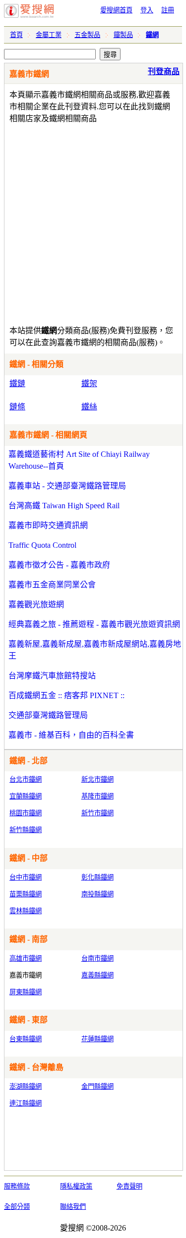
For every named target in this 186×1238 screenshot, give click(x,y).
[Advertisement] (93, 222)
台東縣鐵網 (25, 1039)
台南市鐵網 (97, 958)
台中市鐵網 (25, 877)
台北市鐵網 (25, 779)
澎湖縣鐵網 (25, 1086)
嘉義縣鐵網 (97, 975)
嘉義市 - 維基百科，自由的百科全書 (71, 735)
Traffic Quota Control (42, 545)
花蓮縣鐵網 (97, 1039)
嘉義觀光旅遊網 (36, 604)
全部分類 (17, 1206)
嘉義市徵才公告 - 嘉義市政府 (59, 565)
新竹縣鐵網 (25, 830)
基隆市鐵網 (97, 796)
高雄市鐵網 (25, 958)
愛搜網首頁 (116, 10)
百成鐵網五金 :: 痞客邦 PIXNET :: (66, 695)
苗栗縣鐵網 (25, 894)
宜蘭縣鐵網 (25, 796)
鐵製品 (123, 35)
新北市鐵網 (97, 779)
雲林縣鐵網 (25, 911)
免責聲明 (129, 1186)
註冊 (167, 10)
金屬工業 (49, 35)
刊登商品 (164, 71)
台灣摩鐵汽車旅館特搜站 (52, 675)
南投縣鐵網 (97, 894)
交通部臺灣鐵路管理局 (48, 715)
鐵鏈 (17, 383)
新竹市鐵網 (97, 813)
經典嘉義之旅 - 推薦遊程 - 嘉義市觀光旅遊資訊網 (94, 624)
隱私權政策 (76, 1186)
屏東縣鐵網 (25, 992)
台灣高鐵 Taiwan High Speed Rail (64, 505)
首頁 (16, 35)
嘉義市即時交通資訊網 (48, 525)
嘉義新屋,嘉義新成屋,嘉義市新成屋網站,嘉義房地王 (94, 650)
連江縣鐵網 (25, 1103)
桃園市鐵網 (25, 813)
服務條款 (17, 1186)
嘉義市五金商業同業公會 (52, 584)
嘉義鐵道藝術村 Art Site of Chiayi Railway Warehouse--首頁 (79, 460)
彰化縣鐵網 (97, 877)
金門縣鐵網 (97, 1086)
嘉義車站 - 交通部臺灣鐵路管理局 (67, 486)
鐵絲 (89, 406)
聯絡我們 (73, 1206)
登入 (146, 10)
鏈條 (17, 406)
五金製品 (87, 35)
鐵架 (89, 383)
